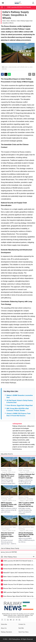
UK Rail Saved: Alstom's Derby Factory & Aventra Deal (20, 401)
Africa (20, 527)
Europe (26, 497)
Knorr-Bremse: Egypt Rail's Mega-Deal (20, 405)
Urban (9, 470)
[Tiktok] (13, 620)
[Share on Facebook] (2, 74)
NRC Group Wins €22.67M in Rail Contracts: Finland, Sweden (18, 409)
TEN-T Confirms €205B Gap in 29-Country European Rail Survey (26, 504)
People (11, 497)
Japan (14, 527)
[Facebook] (2, 620)
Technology (4, 470)
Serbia (20, 470)
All (33, 556)
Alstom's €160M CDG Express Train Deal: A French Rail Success (18, 414)
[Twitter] (5, 620)
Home (4, 21)
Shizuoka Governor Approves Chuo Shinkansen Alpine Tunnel (7, 535)
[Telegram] (16, 620)
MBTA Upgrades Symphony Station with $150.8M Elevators (9, 504)
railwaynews (17, 424)
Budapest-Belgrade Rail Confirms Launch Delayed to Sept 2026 (26, 476)
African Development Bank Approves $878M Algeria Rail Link (26, 534)
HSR (2, 527)
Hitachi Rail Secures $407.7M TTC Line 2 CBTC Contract (7, 476)
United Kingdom (5, 529)
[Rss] (19, 620)
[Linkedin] (8, 620)
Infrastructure (27, 468)
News (8, 21)
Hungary (21, 468)
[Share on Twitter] (5, 74)
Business (13, 21)
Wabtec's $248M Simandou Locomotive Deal (20, 396)
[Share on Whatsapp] (9, 74)
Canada (9, 468)
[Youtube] (11, 620)
